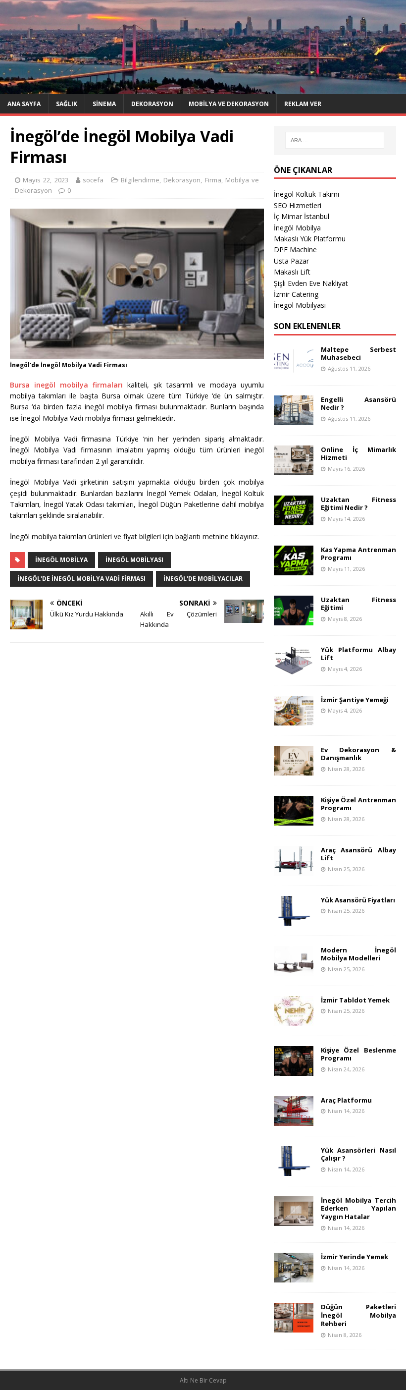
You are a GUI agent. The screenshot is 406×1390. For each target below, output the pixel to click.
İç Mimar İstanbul (301, 216)
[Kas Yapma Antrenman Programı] (293, 569)
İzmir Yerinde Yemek (354, 1256)
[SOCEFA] (203, 88)
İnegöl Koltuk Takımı (306, 194)
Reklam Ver (302, 104)
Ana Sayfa (24, 104)
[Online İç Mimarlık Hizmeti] (293, 469)
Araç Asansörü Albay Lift (358, 854)
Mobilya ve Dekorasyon (229, 104)
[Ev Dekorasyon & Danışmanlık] (293, 769)
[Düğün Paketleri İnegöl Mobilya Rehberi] (293, 1326)
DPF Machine (295, 249)
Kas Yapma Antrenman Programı (358, 553)
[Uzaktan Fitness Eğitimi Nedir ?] (293, 519)
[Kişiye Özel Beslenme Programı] (293, 1069)
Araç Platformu (346, 1100)
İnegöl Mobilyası (300, 305)
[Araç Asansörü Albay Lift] (293, 869)
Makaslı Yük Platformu (310, 238)
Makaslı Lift (292, 272)
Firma (213, 179)
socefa (93, 179)
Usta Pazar (291, 261)
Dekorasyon (152, 104)
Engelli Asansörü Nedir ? (358, 403)
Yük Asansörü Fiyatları (358, 899)
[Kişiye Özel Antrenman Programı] (293, 819)
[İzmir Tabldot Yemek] (293, 1019)
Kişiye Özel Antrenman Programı (358, 804)
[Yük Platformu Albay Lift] (293, 669)
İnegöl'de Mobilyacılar (203, 578)
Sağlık (66, 104)
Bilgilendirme (140, 179)
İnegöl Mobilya (297, 227)
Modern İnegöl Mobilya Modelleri (358, 954)
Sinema (104, 104)
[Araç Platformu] (293, 1119)
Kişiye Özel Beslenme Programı (358, 1054)
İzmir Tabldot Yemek (355, 1000)
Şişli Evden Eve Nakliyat (311, 283)
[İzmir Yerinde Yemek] (293, 1276)
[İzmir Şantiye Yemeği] (293, 719)
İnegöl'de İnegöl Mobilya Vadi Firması (81, 578)
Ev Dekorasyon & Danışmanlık (358, 754)
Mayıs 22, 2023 (45, 179)
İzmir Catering (296, 294)
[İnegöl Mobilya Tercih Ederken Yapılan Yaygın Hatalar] (293, 1219)
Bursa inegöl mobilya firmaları (66, 384)
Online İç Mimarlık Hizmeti (358, 453)
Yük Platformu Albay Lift (358, 654)
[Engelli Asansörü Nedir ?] (293, 419)
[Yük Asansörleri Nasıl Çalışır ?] (293, 1169)
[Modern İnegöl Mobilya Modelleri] (293, 969)
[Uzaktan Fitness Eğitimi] (293, 619)
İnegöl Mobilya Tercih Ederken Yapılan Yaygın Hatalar (358, 1209)
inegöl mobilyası (134, 560)
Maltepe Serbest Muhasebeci (358, 353)
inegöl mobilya (61, 560)
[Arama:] (335, 140)
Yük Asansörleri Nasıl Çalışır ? (358, 1154)
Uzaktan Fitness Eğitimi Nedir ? (358, 503)
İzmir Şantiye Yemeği (355, 699)
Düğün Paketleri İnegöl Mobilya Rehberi (358, 1315)
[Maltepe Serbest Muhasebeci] (293, 369)
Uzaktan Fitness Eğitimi (358, 603)
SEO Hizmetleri (297, 205)
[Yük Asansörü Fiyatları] (293, 919)
